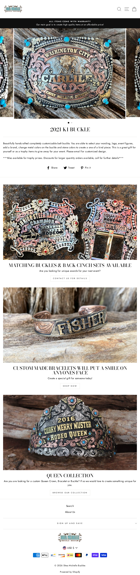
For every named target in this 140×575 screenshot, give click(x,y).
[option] (70, 23)
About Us (70, 512)
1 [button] (69, 123)
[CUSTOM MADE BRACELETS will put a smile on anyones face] (70, 325)
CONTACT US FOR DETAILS (70, 278)
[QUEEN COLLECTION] (70, 432)
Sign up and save (70, 523)
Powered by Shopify (70, 572)
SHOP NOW (70, 386)
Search (70, 506)
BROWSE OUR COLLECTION (70, 492)
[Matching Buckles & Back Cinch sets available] (70, 222)
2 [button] (72, 123)
